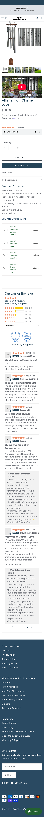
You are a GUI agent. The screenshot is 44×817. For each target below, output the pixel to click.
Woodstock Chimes (15, 809)
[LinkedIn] (25, 783)
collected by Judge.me (16, 303)
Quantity (6, 142)
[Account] (36, 18)
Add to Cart (22, 157)
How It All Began (10, 686)
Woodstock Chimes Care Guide (18, 731)
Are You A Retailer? (11, 708)
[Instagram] (7, 783)
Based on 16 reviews (15, 300)
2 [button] (18, 627)
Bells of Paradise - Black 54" (14, 255)
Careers (6, 703)
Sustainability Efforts (12, 699)
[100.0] (15, 336)
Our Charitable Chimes (13, 695)
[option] (22, 43)
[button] (8, 127)
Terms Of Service (10, 667)
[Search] (7, 18)
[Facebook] (3, 783)
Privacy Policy (8, 654)
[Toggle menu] (2, 18)
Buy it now (22, 165)
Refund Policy (8, 659)
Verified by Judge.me (22, 344)
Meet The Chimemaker (13, 691)
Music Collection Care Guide (16, 735)
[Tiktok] (16, 783)
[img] (19, 353)
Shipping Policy (9, 663)
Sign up (9, 775)
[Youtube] (12, 783)
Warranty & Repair (11, 740)
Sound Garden (9, 723)
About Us (6, 682)
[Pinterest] (20, 783)
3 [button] (23, 627)
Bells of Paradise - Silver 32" (14, 244)
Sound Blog (7, 727)
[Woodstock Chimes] (19, 18)
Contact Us (7, 650)
